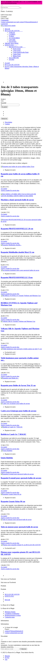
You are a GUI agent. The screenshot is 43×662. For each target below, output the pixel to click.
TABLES (12, 32)
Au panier (4, 107)
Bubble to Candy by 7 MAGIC (13, 434)
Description (8, 122)
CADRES (12, 34)
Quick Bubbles (7, 458)
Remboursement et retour (13, 615)
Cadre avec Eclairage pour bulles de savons (18, 411)
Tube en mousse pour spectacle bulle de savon (19, 527)
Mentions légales (10, 612)
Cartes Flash (17, 54)
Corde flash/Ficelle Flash (20, 52)
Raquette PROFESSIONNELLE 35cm (17, 277)
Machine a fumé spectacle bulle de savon (17, 200)
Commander (5, 20)
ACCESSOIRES (14, 38)
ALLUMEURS (14, 58)
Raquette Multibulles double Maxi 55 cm (17, 252)
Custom (7, 124)
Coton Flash (16, 50)
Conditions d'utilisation (12, 613)
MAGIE (7, 29)
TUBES (11, 36)
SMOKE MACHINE (11, 43)
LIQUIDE (12, 40)
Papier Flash (17, 49)
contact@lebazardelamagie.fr (28, 22)
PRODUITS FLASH (17, 47)
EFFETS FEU (11, 45)
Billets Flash (17, 56)
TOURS (11, 59)
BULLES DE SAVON (14, 31)
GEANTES (12, 41)
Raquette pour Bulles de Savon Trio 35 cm (18, 385)
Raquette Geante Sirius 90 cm (13, 501)
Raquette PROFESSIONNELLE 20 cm (17, 229)
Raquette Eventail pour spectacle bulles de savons (21, 478)
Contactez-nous (10, 617)
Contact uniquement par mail (10, 22)
